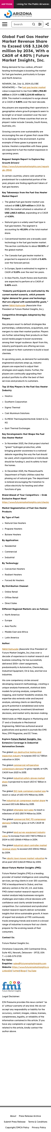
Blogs (23, 970)
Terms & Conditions (37, 1121)
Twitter (15, 970)
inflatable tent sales (23, 810)
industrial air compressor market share (25, 800)
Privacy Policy (39, 1127)
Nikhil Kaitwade (17, 305)
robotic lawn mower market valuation (25, 858)
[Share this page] (47, 24)
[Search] (33, 24)
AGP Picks (7, 4)
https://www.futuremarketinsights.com (31, 967)
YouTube (31, 970)
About (13, 1116)
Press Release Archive (30, 1116)
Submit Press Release (15, 1121)
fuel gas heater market (34, 87)
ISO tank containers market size (29, 791)
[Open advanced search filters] (40, 24)
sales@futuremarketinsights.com (29, 963)
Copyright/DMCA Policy (17, 1127)
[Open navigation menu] (4, 24)
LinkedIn (6, 970)
